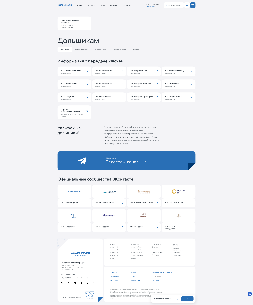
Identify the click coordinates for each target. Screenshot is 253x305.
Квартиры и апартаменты (161, 272)
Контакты (127, 5)
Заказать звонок (151, 6)
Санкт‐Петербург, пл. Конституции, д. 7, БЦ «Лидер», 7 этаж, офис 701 (72, 267)
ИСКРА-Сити (156, 244)
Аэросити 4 (114, 250)
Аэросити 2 (114, 244)
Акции (102, 5)
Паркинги (155, 280)
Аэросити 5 (114, 252)
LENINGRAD (177, 255)
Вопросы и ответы (120, 49)
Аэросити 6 (114, 255)
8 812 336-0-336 (153, 4)
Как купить (114, 5)
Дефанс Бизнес (157, 250)
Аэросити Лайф (136, 252)
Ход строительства (81, 49)
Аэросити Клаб (136, 250)
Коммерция (135, 280)
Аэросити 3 (114, 247)
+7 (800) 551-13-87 (74, 278)
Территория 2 (177, 252)
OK (187, 298)
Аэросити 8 (135, 244)
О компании (114, 276)
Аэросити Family (136, 247)
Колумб (178, 245)
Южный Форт (135, 258)
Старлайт (155, 247)
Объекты (91, 5)
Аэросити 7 (114, 258)
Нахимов (178, 249)
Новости (136, 49)
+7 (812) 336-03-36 (68, 275)
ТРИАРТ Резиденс (137, 255)
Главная (80, 5)
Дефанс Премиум (158, 252)
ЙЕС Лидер (155, 255)
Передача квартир (101, 49)
